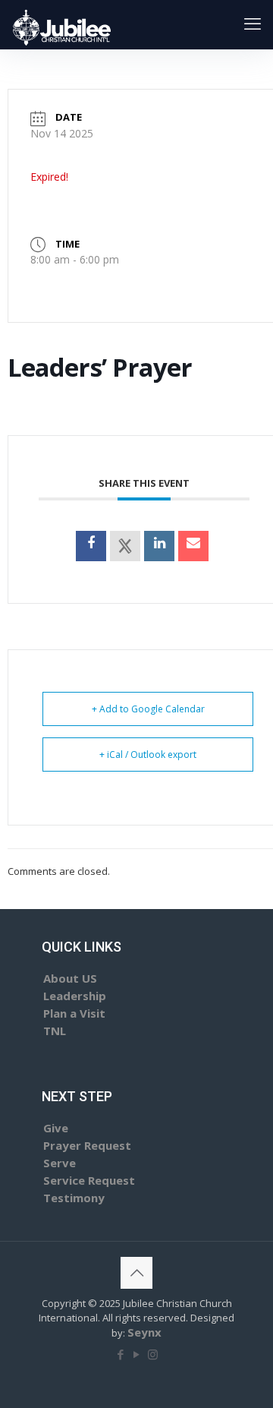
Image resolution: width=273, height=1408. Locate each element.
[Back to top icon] (136, 1273)
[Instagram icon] (152, 1354)
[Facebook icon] (121, 1354)
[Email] (193, 546)
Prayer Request (87, 1145)
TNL (54, 1030)
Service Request (89, 1180)
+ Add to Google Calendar (148, 708)
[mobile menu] (252, 23)
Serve (59, 1162)
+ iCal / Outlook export (147, 754)
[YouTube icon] (137, 1354)
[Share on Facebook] (91, 546)
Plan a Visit (74, 1013)
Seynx (144, 1332)
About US (70, 978)
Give (55, 1127)
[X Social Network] (125, 546)
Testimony (74, 1197)
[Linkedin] (159, 546)
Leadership (74, 995)
